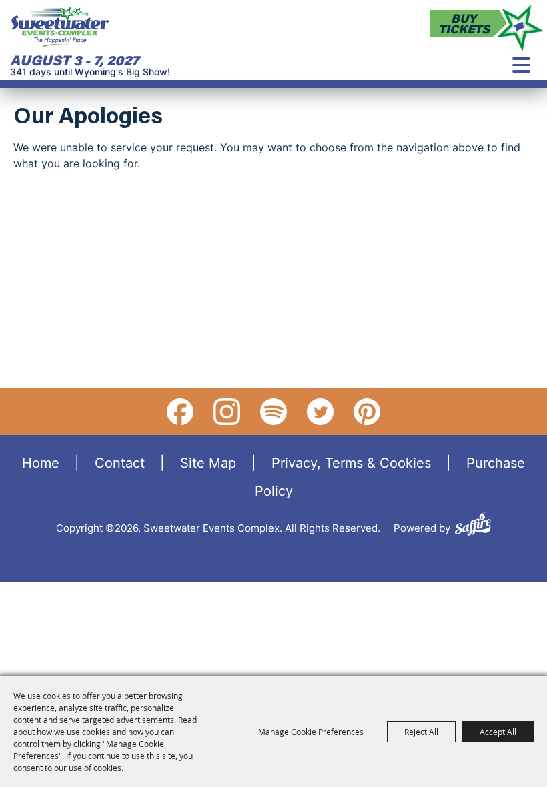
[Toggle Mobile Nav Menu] (521, 65)
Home (40, 462)
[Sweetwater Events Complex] (60, 27)
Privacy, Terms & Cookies (351, 462)
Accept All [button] (498, 731)
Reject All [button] (421, 731)
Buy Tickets (464, 23)
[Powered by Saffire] (473, 526)
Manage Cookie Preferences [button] (311, 731)
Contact (120, 462)
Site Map (208, 462)
